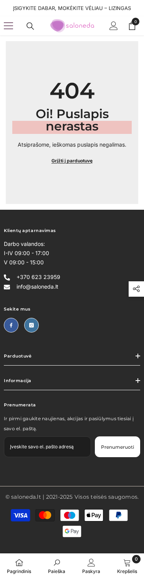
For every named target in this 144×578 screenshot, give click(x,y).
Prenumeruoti (117, 447)
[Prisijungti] (113, 26)
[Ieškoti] (30, 26)
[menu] (8, 25)
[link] (56, 565)
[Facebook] (11, 325)
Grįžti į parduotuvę (72, 161)
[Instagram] (31, 325)
